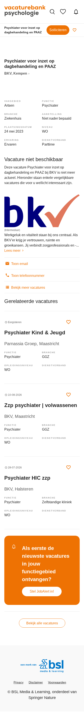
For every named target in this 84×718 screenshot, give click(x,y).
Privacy (18, 682)
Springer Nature (42, 698)
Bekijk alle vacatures (42, 623)
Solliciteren (58, 30)
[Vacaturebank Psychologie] (24, 11)
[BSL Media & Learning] (42, 666)
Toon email (19, 264)
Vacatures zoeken (53, 11)
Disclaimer (36, 682)
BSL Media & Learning (30, 692)
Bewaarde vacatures (64, 11)
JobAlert (76, 11)
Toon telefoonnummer (27, 275)
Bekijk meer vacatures (27, 287)
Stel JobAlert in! (42, 591)
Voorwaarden (57, 682)
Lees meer (12, 250)
